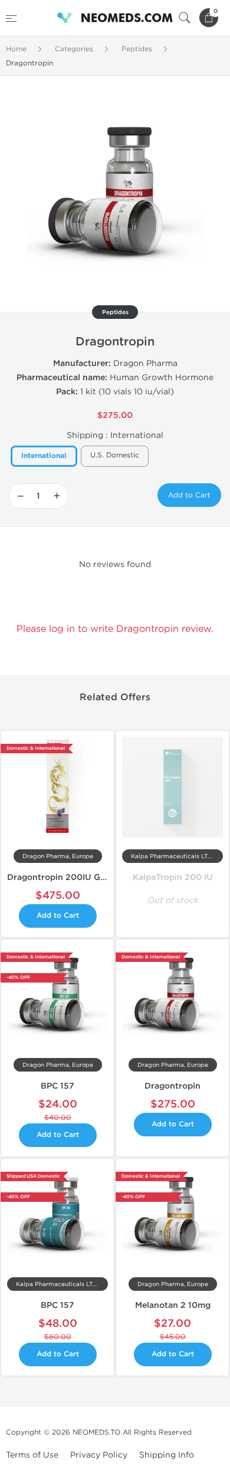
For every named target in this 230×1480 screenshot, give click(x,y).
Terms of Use (32, 1455)
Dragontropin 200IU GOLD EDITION (82, 877)
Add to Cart (189, 495)
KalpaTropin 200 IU (173, 877)
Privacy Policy (98, 1455)
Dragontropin (172, 1086)
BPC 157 (57, 1086)
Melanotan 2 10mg (173, 1305)
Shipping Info (166, 1455)
